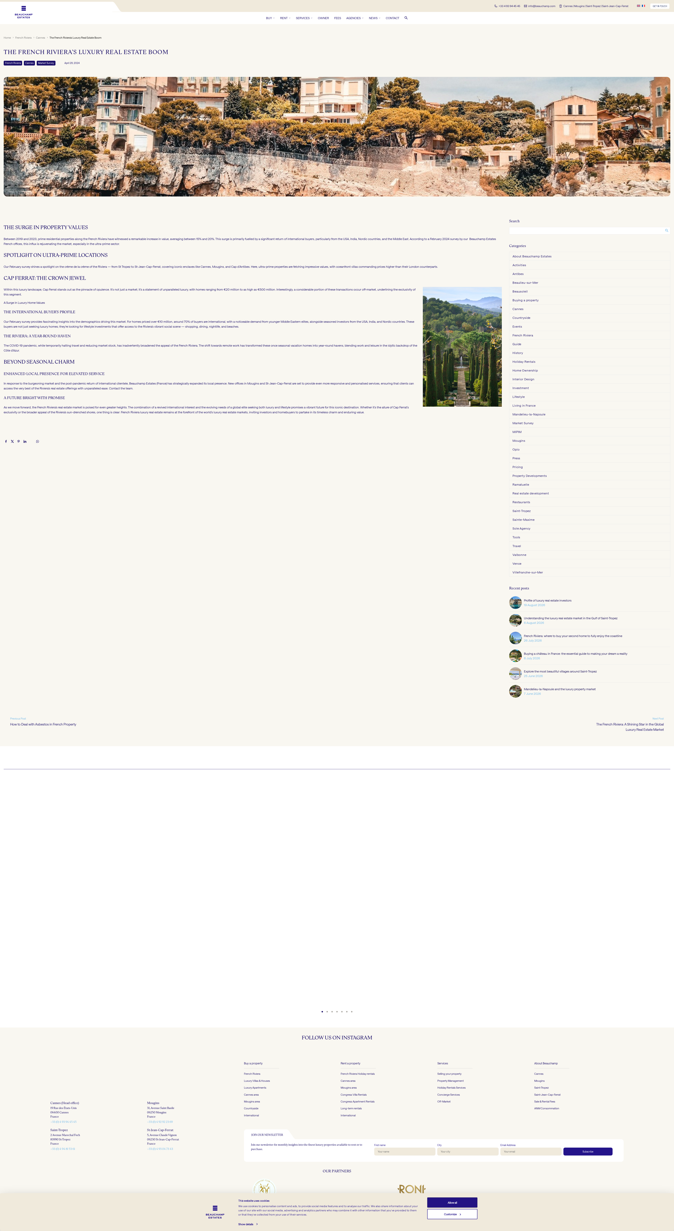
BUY (269, 18)
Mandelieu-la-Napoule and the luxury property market (560, 689)
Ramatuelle (521, 484)
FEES (337, 18)
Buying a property (525, 300)
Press (516, 458)
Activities (519, 265)
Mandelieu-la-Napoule (529, 414)
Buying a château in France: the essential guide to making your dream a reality (575, 653)
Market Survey (46, 62)
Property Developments (530, 475)
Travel (517, 546)
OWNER (323, 18)
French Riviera (23, 37)
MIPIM (517, 432)
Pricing (518, 467)
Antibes (518, 273)
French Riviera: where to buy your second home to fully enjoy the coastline (573, 636)
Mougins (519, 440)
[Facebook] (6, 441)
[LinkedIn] (25, 441)
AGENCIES (353, 18)
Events (517, 326)
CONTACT (392, 18)
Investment (521, 388)
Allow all (452, 1202)
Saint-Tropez (522, 511)
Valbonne (519, 554)
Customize (450, 1214)
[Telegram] (31, 441)
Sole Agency (521, 528)
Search (666, 230)
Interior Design (523, 379)
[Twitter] (12, 441)
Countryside (521, 317)
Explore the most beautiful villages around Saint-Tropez (560, 671)
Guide (517, 344)
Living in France (524, 405)
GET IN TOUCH (660, 6)
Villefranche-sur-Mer (528, 572)
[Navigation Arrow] (7, 892)
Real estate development (531, 493)
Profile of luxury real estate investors (547, 600)
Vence (517, 563)
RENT (284, 18)
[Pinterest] (18, 441)
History (518, 352)
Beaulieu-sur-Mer (525, 282)
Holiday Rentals (524, 361)
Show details (245, 1224)
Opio (516, 449)
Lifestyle (519, 396)
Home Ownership (525, 370)
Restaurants (521, 502)
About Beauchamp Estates (532, 256)
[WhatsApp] (37, 441)
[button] (406, 17)
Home (7, 37)
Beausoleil (520, 291)
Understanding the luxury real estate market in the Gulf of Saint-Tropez (570, 618)
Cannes (40, 37)
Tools (516, 537)
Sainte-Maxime (524, 519)
